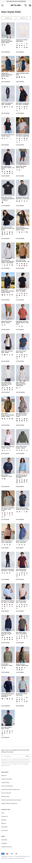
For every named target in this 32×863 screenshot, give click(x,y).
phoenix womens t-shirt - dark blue (22, 541)
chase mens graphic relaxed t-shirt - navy (22, 508)
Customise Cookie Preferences (10, 789)
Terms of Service (6, 793)
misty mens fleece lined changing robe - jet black (7, 199)
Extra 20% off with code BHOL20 (16, 1)
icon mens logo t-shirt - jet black (21, 290)
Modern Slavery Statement (9, 803)
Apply (27, 756)
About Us (4, 775)
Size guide (4, 827)
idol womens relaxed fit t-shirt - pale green (7, 509)
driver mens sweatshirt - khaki (6, 664)
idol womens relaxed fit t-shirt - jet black (22, 103)
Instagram (4, 843)
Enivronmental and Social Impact (11, 800)
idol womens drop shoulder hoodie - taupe (21, 415)
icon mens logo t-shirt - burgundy (21, 570)
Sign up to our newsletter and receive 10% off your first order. (15, 751)
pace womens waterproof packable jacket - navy (22, 228)
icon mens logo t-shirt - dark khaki (21, 633)
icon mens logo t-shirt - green (6, 728)
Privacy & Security (6, 779)
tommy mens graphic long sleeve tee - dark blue (7, 695)
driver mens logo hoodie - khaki (21, 447)
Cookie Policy (5, 782)
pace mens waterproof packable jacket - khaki (7, 415)
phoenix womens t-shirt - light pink (7, 541)
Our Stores (4, 830)
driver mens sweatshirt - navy (6, 475)
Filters (7, 18)
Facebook (4, 839)
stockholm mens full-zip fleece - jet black (7, 570)
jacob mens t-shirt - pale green (22, 694)
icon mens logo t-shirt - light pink (21, 601)
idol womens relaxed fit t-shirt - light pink (22, 135)
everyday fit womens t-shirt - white (7, 447)
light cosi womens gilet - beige (7, 351)
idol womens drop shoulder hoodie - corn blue (21, 476)
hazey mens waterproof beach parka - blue (6, 75)
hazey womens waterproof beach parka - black (6, 41)
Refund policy (5, 796)
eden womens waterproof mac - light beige (21, 384)
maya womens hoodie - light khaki (22, 664)
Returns (3, 823)
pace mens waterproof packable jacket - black (7, 291)
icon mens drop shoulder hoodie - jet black (7, 168)
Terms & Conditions (7, 786)
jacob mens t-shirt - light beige (22, 40)
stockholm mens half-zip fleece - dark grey (22, 198)
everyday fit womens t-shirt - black (7, 135)
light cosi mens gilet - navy (22, 74)
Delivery (3, 820)
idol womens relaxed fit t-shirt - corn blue (7, 601)
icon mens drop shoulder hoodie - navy (6, 634)
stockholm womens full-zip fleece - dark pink (22, 323)
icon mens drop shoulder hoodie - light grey (6, 384)
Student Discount (6, 846)
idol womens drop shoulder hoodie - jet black (7, 228)
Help (2, 813)
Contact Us (4, 816)
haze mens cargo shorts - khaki (6, 322)
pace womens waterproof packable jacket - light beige (7, 261)
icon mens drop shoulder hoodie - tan (22, 260)
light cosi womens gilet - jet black (7, 103)
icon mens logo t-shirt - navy (21, 351)
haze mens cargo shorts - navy (21, 167)
